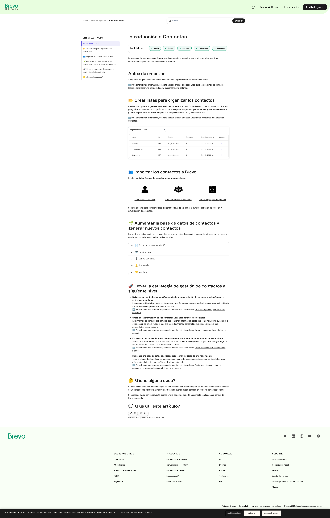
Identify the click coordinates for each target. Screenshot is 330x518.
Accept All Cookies (271, 513)
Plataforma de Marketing (177, 459)
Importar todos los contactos (178, 199)
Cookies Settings (234, 513)
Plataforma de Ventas (176, 470)
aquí (222, 390)
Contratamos (119, 459)
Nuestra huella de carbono (125, 470)
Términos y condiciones (260, 506)
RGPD (116, 476)
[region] (165, 513)
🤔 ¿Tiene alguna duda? (93, 77)
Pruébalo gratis (315, 7)
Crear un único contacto (145, 199)
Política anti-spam (229, 506)
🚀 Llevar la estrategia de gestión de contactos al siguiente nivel (98, 70)
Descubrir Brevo (268, 7)
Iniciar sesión (291, 7)
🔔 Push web (142, 265)
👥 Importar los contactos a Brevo (98, 56)
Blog (221, 459)
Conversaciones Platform (177, 465)
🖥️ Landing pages (144, 252)
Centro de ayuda (279, 459)
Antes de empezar (91, 43)
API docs (276, 470)
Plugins (275, 487)
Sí (134, 413)
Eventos (222, 465)
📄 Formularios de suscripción (150, 245)
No (144, 413)
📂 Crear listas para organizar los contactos (97, 50)
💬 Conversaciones (145, 258)
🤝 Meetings (141, 272)
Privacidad (243, 506)
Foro (221, 481)
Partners (222, 470)
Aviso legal (277, 506)
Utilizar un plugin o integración (212, 199)
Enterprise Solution (175, 481)
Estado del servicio (280, 476)
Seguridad (118, 481)
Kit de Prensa (119, 465)
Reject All (252, 513)
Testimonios (224, 476)
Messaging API (173, 476)
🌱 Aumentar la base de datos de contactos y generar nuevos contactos (99, 62)
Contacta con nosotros (281, 465)
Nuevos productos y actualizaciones (287, 481)
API (178, 208)
